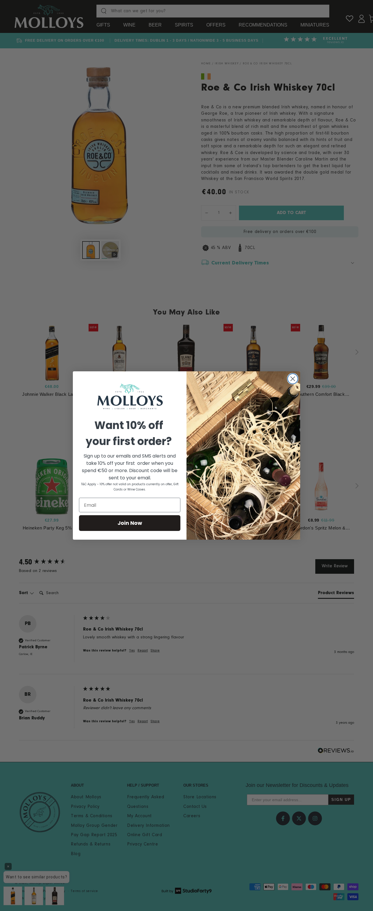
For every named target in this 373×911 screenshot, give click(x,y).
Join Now (129, 523)
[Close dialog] (293, 379)
